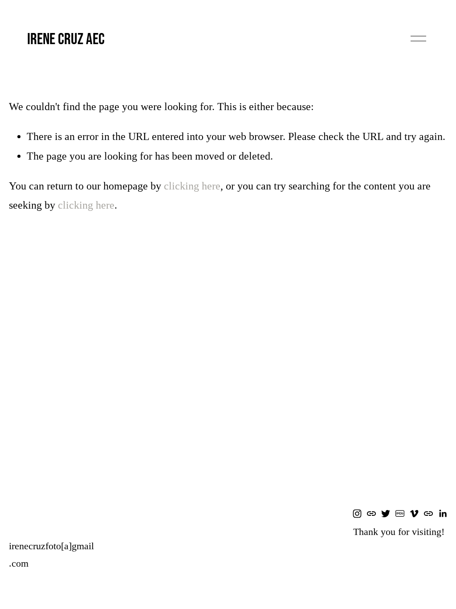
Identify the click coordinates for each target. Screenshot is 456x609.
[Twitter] (385, 513)
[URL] (371, 513)
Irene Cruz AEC (66, 38)
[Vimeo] (414, 513)
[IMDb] (399, 513)
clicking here (192, 186)
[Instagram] (357, 513)
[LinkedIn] (442, 513)
